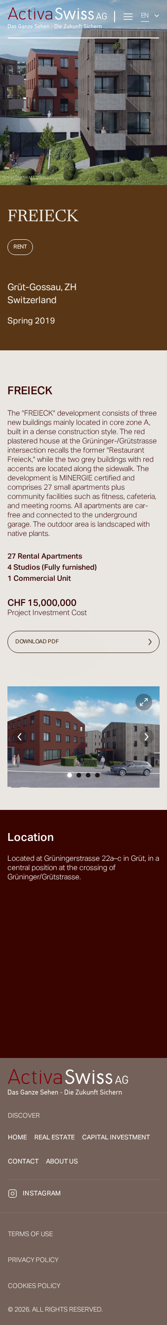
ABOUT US (62, 1161)
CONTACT (23, 1161)
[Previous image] (19, 736)
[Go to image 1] (69, 775)
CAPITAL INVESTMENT (116, 1137)
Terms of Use (30, 1234)
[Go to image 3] (88, 775)
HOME (17, 1137)
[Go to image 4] (97, 775)
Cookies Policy (34, 1286)
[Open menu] (128, 16)
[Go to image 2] (79, 775)
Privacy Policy (33, 1260)
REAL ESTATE (54, 1137)
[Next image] (146, 736)
